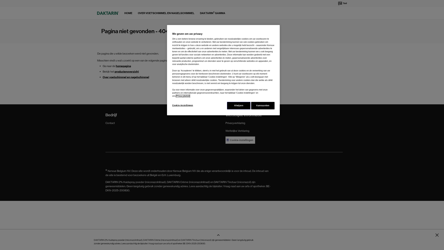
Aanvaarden (262, 105)
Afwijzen (238, 105)
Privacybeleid (183, 96)
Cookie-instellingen (182, 105)
